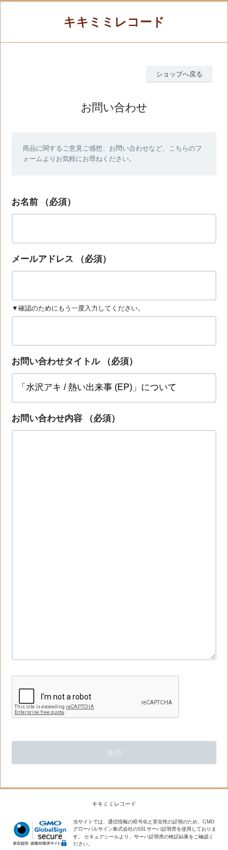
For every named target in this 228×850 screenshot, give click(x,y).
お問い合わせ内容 (47, 418)
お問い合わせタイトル (56, 361)
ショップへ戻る (179, 74)
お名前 (25, 201)
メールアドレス (43, 258)
